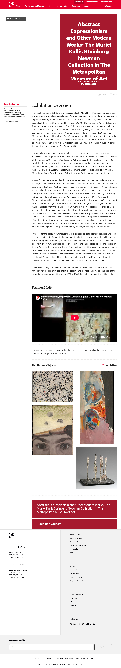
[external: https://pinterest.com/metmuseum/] (79, 624)
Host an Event (74, 574)
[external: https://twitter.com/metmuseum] (74, 624)
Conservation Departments (79, 545)
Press (71, 553)
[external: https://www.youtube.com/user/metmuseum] (90, 624)
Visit (18, 6)
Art (50, 6)
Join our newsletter (17, 640)
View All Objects (110, 365)
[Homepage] (11, 4)
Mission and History (76, 538)
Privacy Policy (74, 658)
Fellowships (74, 602)
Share (104, 95)
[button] (108, 6)
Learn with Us (61, 6)
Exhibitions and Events (34, 6)
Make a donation (106, 2)
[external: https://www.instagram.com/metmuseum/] (83, 624)
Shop (86, 6)
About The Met (75, 534)
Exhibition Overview (11, 104)
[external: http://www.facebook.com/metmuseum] (71, 624)
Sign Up (103, 647)
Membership (74, 570)
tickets (80, 2)
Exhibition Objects (11, 121)
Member (95, 2)
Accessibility (74, 549)
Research (76, 6)
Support (72, 566)
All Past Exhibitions (17, 19)
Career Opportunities (77, 595)
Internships (73, 605)
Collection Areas (75, 542)
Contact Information (87, 658)
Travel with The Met (76, 577)
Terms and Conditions (60, 658)
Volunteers (73, 598)
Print (115, 95)
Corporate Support (76, 581)
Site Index (47, 658)
